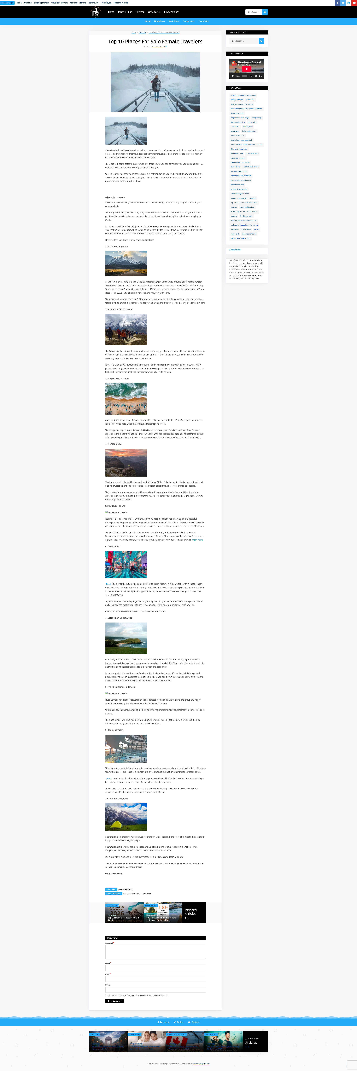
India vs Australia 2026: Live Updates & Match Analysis (105, 1048)
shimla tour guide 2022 (240, 194)
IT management (252, 154)
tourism (234, 207)
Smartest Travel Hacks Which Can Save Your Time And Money (222, 1048)
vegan (256, 230)
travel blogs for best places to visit (244, 212)
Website (108, 985)
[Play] (233, 76)
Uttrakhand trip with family (241, 230)
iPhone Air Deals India (239, 149)
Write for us (154, 12)
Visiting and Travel (78, 3)
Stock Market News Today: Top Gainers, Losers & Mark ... (144, 1048)
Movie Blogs (159, 21)
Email (108, 974)
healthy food (248, 127)
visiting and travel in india (240, 238)
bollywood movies (238, 122)
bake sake (250, 100)
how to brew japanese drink (241, 140)
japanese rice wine (238, 158)
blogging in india (41, 3)
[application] (246, 69)
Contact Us (203, 21)
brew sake (252, 122)
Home (111, 12)
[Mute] (256, 76)
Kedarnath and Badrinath (240, 162)
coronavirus (94, 3)
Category (142, 32)
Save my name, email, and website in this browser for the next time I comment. (138, 996)
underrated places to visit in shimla (244, 225)
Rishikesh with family (239, 189)
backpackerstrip (237, 100)
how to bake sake (237, 136)
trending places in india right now (243, 221)
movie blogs (235, 167)
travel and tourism (59, 3)
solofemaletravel (125, 890)
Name (108, 963)
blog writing (256, 118)
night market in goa (251, 167)
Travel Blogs (188, 21)
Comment (109, 943)
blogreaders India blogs (240, 118)
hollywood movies (249, 131)
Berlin (109, 778)
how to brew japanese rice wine (243, 145)
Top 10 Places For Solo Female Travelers (164, 32)
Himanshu (96, 1044)
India (19, 3)
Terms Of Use (125, 12)
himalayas (106, 3)
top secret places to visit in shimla (244, 203)
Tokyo (108, 584)
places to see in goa (238, 171)
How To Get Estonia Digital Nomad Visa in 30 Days (161, 919)
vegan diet (235, 234)
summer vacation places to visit (243, 198)
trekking (28, 3)
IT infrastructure (237, 154)
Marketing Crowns (201, 1064)
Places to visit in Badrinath (241, 176)
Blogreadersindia (158, 47)
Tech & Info (174, 21)
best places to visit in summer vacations (246, 109)
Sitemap (140, 12)
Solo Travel (136, 894)
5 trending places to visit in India (243, 95)
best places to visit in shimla (242, 104)
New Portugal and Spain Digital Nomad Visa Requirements (122, 919)
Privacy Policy (171, 12)
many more (197, 540)
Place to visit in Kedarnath (241, 180)
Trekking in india (121, 3)
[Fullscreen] (260, 76)
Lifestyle (94, 1034)
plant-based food (237, 185)
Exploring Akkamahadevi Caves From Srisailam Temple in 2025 (183, 1048)
